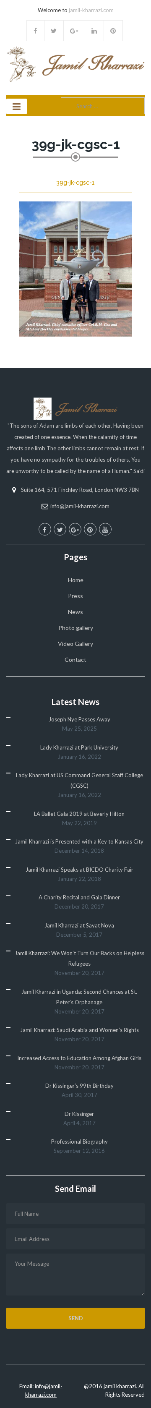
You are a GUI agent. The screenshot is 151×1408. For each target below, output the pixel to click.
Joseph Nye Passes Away (79, 719)
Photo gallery (75, 627)
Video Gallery (75, 643)
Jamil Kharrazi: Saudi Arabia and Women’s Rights (79, 1030)
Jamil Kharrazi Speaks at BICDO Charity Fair (79, 869)
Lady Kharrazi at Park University (79, 747)
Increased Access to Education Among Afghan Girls (79, 1058)
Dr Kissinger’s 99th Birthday (79, 1085)
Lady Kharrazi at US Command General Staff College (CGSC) (79, 780)
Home (75, 579)
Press (75, 595)
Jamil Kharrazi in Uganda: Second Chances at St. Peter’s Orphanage (79, 997)
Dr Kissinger (79, 1113)
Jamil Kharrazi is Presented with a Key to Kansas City (79, 841)
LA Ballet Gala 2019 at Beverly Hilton (79, 813)
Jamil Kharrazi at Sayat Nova (79, 925)
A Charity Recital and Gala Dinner (79, 897)
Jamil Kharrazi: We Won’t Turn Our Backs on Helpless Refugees (79, 958)
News (75, 611)
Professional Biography (79, 1141)
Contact (75, 659)
